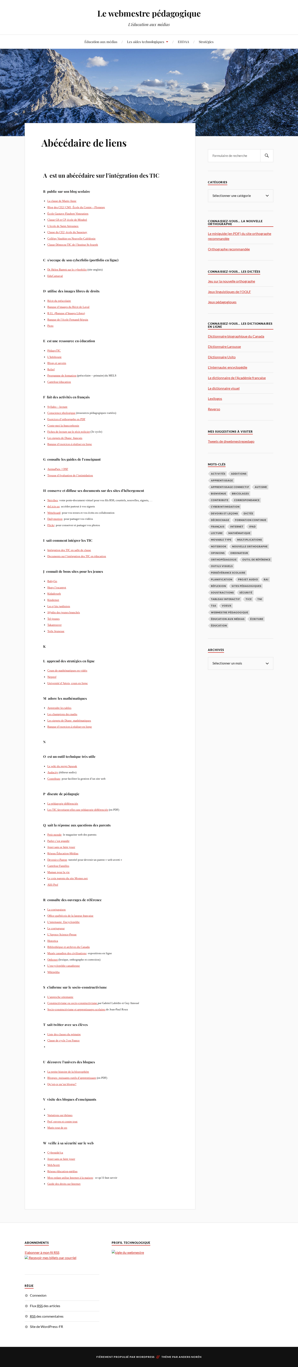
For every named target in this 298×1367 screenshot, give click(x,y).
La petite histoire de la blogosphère (68, 1071)
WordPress (145, 1356)
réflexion (218, 586)
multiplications (249, 539)
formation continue (250, 520)
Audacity (52, 772)
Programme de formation (61, 375)
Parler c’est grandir (58, 841)
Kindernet (53, 600)
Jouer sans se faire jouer (61, 847)
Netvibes (52, 500)
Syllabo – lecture (57, 406)
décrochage (220, 520)
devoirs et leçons (224, 513)
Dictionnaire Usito (222, 357)
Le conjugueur (56, 928)
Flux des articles (45, 1306)
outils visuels (222, 566)
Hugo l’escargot (56, 587)
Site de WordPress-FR (46, 1326)
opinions (218, 553)
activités (218, 473)
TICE (249, 599)
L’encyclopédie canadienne (63, 965)
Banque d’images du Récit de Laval (68, 307)
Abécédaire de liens (84, 142)
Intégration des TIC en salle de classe (69, 550)
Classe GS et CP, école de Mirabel (67, 219)
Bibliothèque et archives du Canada (68, 947)
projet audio (248, 579)
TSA (213, 605)
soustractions (222, 592)
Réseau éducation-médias (62, 1171)
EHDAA (183, 41)
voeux (226, 605)
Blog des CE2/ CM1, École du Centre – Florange (76, 207)
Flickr (50, 525)
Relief (51, 369)
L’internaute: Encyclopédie (63, 922)
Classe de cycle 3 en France (63, 1040)
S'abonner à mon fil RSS (42, 1252)
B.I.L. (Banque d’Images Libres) (66, 313)
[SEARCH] (266, 155)
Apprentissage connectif (230, 487)
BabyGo (52, 581)
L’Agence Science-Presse (62, 934)
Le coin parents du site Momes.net (67, 878)
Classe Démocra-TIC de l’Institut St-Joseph (72, 244)
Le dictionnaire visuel (224, 388)
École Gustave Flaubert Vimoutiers (67, 213)
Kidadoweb (54, 593)
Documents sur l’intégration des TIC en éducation (76, 556)
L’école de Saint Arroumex (63, 226)
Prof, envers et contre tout (62, 1121)
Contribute (53, 778)
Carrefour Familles (58, 865)
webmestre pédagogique (229, 612)
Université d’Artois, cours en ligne (67, 683)
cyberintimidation (225, 506)
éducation (219, 625)
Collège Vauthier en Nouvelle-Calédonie (71, 238)
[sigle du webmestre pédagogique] (128, 1252)
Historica (52, 940)
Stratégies (206, 41)
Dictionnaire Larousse (224, 346)
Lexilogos (215, 398)
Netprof (51, 676)
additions (239, 473)
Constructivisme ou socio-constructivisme (72, 1003)
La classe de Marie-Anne (61, 201)
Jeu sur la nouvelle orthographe (231, 281)
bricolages (240, 493)
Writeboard (53, 512)
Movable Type (221, 539)
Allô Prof (52, 884)
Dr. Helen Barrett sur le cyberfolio (67, 269)
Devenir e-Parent (57, 859)
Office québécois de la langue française (70, 915)
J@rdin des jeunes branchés (63, 612)
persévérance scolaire (228, 572)
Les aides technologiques (145, 41)
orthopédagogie (224, 559)
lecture (217, 533)
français (217, 526)
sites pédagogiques (246, 586)
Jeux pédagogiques (222, 302)
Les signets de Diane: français (64, 438)
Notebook (218, 546)
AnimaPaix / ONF (57, 469)
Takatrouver (54, 624)
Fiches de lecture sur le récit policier (68, 431)
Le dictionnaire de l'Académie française (237, 378)
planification (221, 579)
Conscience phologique (61, 413)
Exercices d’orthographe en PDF (66, 419)
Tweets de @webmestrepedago (231, 441)
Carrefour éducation (59, 381)
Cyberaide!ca (55, 1152)
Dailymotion (54, 518)
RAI (266, 579)
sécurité (246, 592)
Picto (50, 325)
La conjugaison (56, 909)
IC (59, 350)
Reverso (214, 409)
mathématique (239, 533)
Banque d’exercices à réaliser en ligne (69, 444)
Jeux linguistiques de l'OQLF (229, 292)
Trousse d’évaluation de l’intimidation (70, 475)
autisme (261, 487)
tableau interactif (225, 599)
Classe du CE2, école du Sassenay (67, 232)
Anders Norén (190, 1356)
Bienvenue (218, 493)
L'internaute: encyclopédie (227, 367)
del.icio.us (53, 506)
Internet (236, 526)
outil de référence (256, 559)
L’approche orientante (60, 997)
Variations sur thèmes (59, 1115)
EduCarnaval (55, 276)
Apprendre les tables (59, 708)
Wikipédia (53, 972)
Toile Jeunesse (55, 631)
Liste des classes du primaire (64, 1034)
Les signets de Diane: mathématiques (69, 720)
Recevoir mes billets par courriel (52, 1258)
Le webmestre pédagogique (149, 13)
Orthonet (52, 959)
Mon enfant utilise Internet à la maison (70, 1177)
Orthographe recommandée (229, 249)
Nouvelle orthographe (250, 546)
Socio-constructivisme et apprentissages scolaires (76, 1009)
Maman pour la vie (58, 872)
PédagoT (52, 350)
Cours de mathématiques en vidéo (67, 670)
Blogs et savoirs (56, 363)
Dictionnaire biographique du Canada (236, 336)
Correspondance (247, 500)
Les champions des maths (62, 714)
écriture (256, 619)
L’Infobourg (54, 357)
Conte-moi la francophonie (63, 425)
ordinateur (239, 553)
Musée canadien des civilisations (66, 953)
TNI (259, 599)
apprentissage (222, 480)
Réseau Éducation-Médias (62, 853)
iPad (252, 526)
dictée (248, 513)
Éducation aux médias (100, 41)
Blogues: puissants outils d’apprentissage (71, 1077)
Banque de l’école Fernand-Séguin (67, 319)
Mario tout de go (57, 1127)
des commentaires (46, 1316)
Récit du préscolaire (59, 300)
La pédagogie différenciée (62, 803)
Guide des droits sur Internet (63, 1183)
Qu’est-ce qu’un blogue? (61, 1084)
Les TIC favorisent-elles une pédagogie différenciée (77, 809)
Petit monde (54, 834)
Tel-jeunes (53, 618)
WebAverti (53, 1165)
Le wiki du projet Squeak (62, 766)
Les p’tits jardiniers (58, 606)
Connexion (38, 1295)
